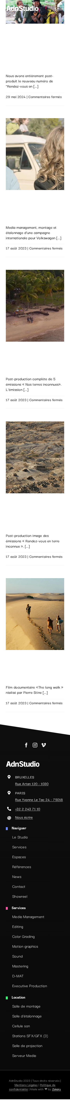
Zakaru (56, 1089)
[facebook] (26, 745)
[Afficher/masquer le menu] (61, 8)
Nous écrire (24, 817)
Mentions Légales (26, 1084)
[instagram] (35, 745)
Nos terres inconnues (22, 344)
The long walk (17, 652)
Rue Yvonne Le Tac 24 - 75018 (39, 799)
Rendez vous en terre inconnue (30, 496)
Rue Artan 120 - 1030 (32, 783)
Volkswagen (15, 192)
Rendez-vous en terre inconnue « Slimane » (30, 28)
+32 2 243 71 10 (27, 808)
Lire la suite (15, 101)
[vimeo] (43, 745)
